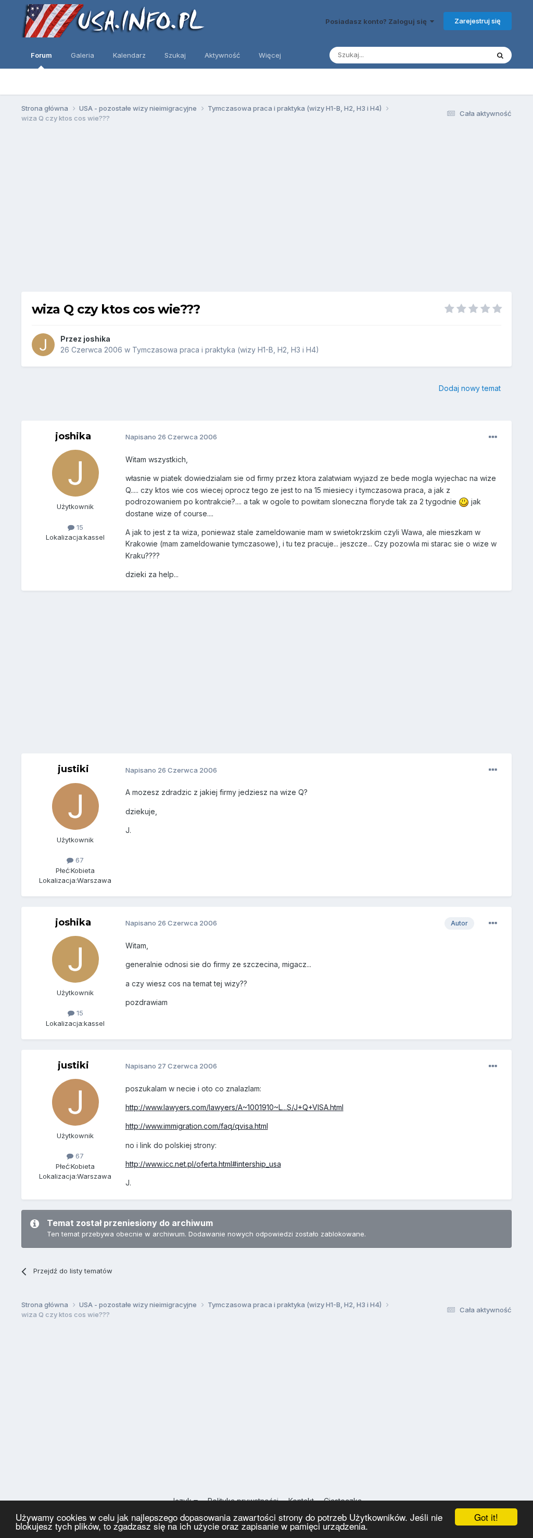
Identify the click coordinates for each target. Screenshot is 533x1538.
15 (78, 527)
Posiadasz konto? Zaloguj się (377, 21)
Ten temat (459, 55)
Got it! (486, 1516)
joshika (96, 338)
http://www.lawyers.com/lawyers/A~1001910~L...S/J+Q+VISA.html (234, 1107)
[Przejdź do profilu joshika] (43, 344)
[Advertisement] (266, 212)
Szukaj (175, 55)
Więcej (270, 55)
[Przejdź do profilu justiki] (75, 806)
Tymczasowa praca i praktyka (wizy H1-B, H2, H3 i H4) (225, 349)
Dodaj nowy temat (470, 388)
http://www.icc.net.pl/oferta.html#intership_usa (203, 1163)
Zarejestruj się (477, 21)
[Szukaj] (500, 55)
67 (78, 860)
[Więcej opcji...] (493, 437)
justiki (73, 769)
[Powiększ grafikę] (464, 501)
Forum (41, 55)
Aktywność (222, 55)
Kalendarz (129, 55)
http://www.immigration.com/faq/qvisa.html (196, 1126)
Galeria (82, 55)
